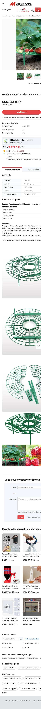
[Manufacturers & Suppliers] (20, 4)
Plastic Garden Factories (12, 678)
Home (4, 16)
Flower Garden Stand (28, 689)
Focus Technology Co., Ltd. (28, 700)
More (4, 693)
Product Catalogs (33, 639)
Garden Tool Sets (9, 683)
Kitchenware (6, 643)
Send (21, 517)
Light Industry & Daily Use (15, 16)
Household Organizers (29, 643)
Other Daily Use (9, 668)
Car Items (25, 647)
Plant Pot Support (10, 689)
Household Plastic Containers (29, 668)
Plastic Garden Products (28, 683)
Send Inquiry (22, 112)
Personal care (6, 647)
